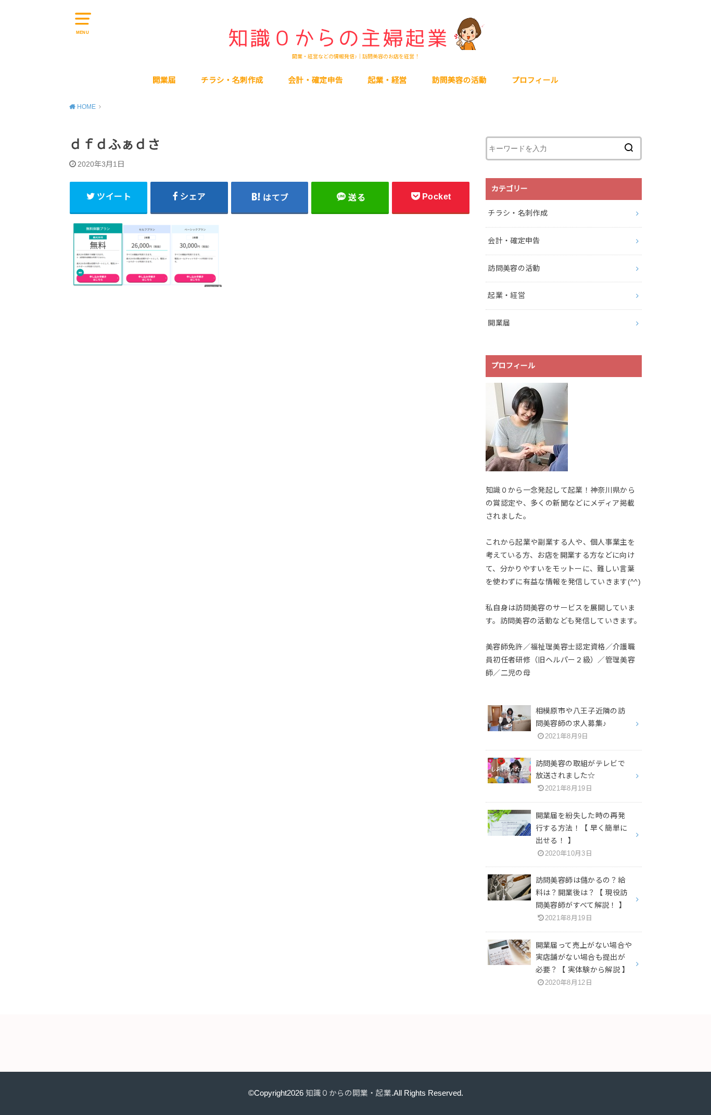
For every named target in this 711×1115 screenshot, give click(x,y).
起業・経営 (387, 80)
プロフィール (535, 80)
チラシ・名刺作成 (232, 80)
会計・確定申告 (315, 80)
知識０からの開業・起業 (348, 1093)
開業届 (164, 80)
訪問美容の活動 (459, 80)
